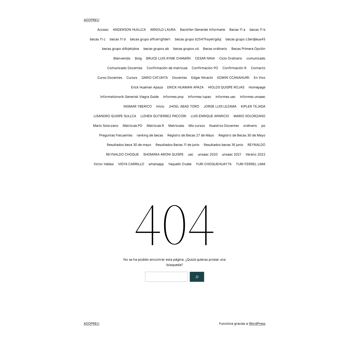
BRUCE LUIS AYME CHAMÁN (168, 58)
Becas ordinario (215, 49)
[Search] (197, 277)
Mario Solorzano (105, 126)
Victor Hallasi (104, 164)
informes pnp (173, 97)
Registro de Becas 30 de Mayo (241, 135)
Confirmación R (234, 68)
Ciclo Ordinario (230, 58)
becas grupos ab (156, 49)
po (263, 126)
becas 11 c (97, 39)
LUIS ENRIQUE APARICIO (210, 116)
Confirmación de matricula (167, 68)
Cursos (132, 77)
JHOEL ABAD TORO (184, 106)
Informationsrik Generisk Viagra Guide (129, 97)
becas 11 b (257, 29)
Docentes (179, 77)
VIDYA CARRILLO (131, 164)
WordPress (257, 323)
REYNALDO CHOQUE (122, 154)
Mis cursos (196, 126)
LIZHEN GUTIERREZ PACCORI (163, 116)
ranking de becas (150, 135)
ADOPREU (91, 20)
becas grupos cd (186, 49)
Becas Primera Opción (248, 49)
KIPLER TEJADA (253, 106)
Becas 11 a (237, 29)
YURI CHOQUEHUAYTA (214, 164)
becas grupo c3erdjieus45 (245, 39)
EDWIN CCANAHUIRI (233, 77)
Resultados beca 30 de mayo (129, 145)
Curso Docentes (109, 77)
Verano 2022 (255, 154)
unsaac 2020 (208, 154)
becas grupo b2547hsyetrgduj (198, 39)
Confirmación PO (205, 68)
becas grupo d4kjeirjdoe (120, 49)
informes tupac (199, 97)
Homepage (257, 87)
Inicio (160, 106)
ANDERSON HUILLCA (129, 29)
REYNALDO (256, 145)
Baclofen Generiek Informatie (202, 29)
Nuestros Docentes (224, 126)
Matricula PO (132, 126)
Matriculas (176, 126)
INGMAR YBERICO (137, 106)
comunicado (255, 58)
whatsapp (156, 164)
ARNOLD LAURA (163, 29)
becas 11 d (118, 39)
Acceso (103, 29)
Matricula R (155, 126)
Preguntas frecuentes (115, 135)
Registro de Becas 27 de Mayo (190, 135)
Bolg (138, 58)
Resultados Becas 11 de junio (177, 145)
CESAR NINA (205, 58)
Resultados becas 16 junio (223, 145)
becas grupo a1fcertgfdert (150, 39)
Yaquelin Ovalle (179, 164)
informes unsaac (252, 97)
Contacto (258, 68)
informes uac (226, 97)
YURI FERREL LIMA (250, 164)
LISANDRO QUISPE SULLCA (115, 116)
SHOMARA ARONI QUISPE (163, 154)
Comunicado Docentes (124, 68)
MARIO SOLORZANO (249, 116)
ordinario (250, 126)
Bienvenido (122, 58)
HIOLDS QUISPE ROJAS (226, 87)
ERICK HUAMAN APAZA (185, 87)
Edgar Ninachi (202, 77)
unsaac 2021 (231, 154)
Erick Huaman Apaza (147, 87)
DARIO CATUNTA (155, 77)
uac (190, 154)
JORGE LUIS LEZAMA (220, 106)
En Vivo (259, 77)
